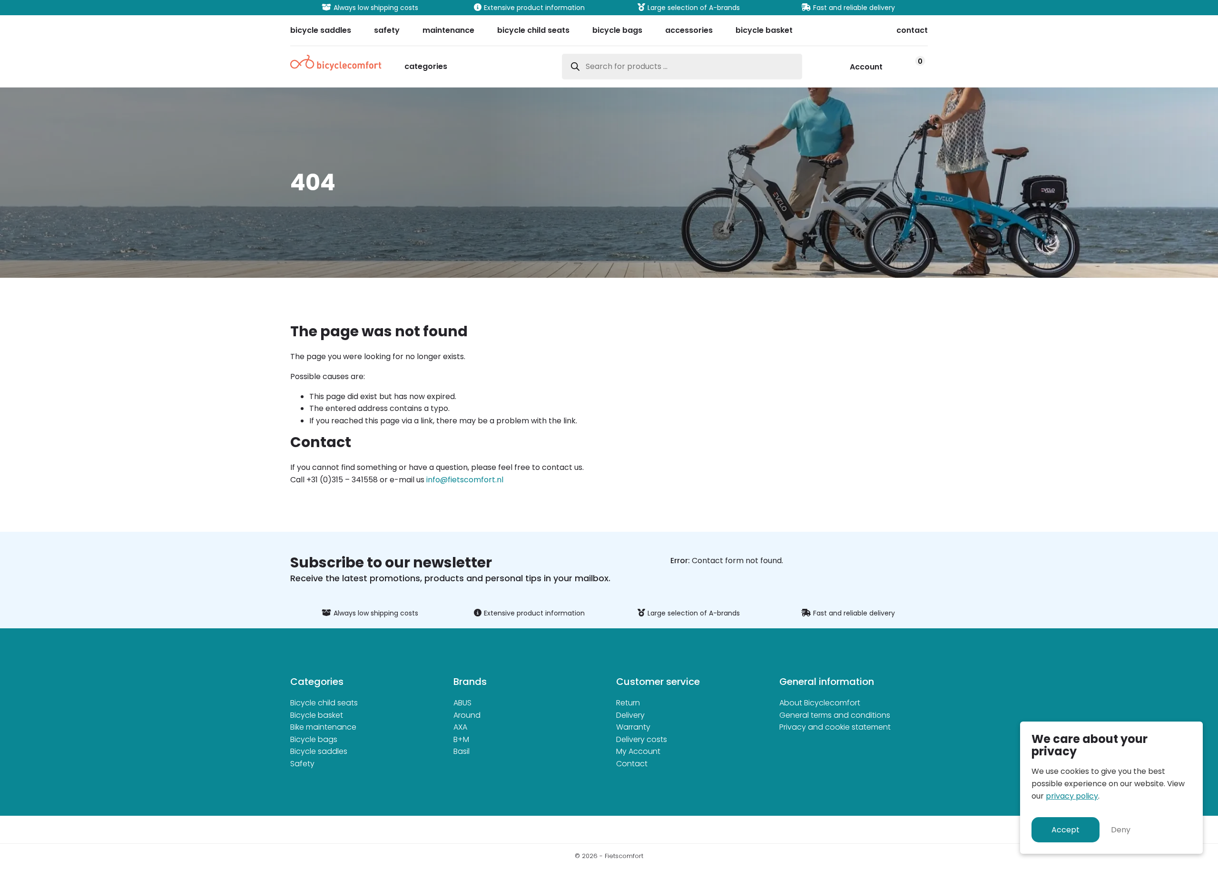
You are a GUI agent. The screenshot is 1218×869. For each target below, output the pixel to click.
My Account (638, 751)
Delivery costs (641, 739)
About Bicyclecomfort (819, 702)
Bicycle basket (316, 715)
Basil (461, 751)
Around (467, 715)
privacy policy (1072, 796)
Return (628, 702)
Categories (425, 67)
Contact (632, 763)
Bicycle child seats (324, 702)
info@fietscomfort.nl (464, 479)
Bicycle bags (313, 739)
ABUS (462, 702)
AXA (460, 727)
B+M (461, 739)
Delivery (630, 715)
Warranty (633, 727)
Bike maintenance (323, 727)
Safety (302, 763)
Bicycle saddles (318, 751)
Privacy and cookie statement (835, 727)
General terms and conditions (834, 715)
